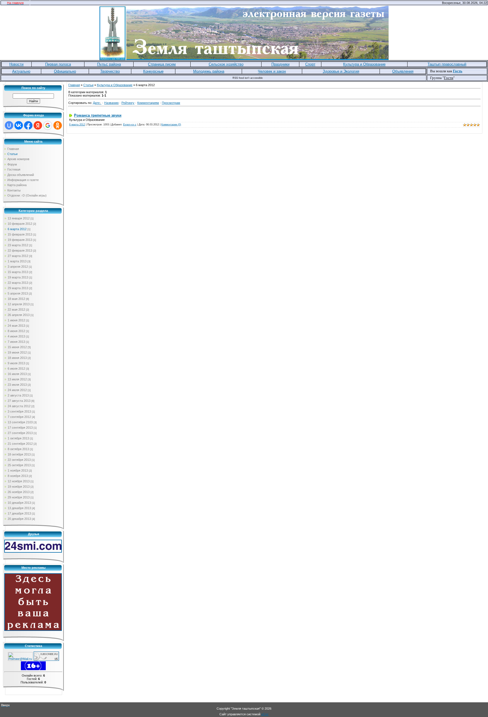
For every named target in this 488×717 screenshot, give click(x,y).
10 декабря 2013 (19, 502)
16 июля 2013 (17, 374)
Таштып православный (447, 64)
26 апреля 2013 (19, 315)
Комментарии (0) (171, 124)
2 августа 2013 (18, 395)
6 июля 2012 (16, 368)
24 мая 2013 (16, 325)
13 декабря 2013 (19, 508)
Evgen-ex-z (129, 124)
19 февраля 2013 (20, 239)
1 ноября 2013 (18, 470)
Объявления (402, 71)
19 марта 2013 (18, 277)
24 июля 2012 (17, 390)
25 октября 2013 (19, 465)
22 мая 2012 (16, 309)
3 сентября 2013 (19, 411)
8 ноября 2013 (18, 476)
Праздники (280, 64)
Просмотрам (171, 102)
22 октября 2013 (19, 459)
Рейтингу (127, 102)
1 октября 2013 (18, 438)
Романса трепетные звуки (97, 115)
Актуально (21, 71)
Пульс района (109, 64)
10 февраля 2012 (20, 223)
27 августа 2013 (19, 400)
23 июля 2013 (17, 384)
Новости (16, 64)
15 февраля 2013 (20, 234)
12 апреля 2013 (19, 304)
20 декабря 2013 (19, 518)
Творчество (110, 71)
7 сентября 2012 (19, 417)
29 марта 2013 (18, 288)
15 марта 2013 (18, 272)
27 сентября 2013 (20, 433)
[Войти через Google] (47, 125)
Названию (111, 102)
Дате (96, 102)
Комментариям (148, 102)
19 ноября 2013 (19, 486)
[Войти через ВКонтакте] (18, 125)
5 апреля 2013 (18, 293)
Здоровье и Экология (341, 71)
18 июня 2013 (17, 357)
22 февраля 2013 (20, 250)
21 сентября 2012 (20, 443)
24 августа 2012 (19, 406)
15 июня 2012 (17, 347)
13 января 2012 (19, 218)
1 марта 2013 (17, 261)
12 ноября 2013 (19, 481)
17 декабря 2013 (19, 513)
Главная (74, 85)
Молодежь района (208, 71)
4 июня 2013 (16, 336)
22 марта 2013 (18, 282)
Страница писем (162, 64)
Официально (65, 71)
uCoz (265, 714)
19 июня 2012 (17, 352)
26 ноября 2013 (19, 492)
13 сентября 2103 (20, 422)
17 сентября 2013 (20, 427)
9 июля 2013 (16, 363)
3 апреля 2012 (18, 266)
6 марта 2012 (17, 229)
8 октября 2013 (18, 449)
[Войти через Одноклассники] (57, 125)
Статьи (88, 85)
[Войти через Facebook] (28, 125)
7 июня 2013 (16, 341)
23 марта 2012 (18, 245)
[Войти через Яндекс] (38, 125)
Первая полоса (58, 64)
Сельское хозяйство (226, 64)
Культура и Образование (364, 64)
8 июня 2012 (16, 331)
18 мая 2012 (16, 298)
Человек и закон (272, 71)
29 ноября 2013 (19, 497)
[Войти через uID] (9, 125)
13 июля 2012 (17, 379)
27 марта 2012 (18, 256)
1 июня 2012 (16, 320)
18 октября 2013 (19, 454)
